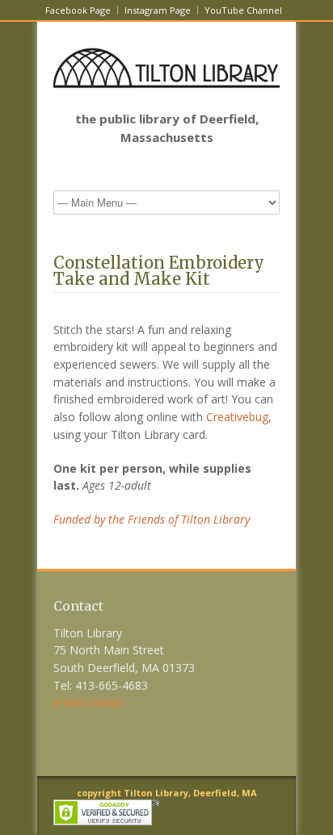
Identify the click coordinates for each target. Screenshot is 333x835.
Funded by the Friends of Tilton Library (151, 519)
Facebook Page (78, 10)
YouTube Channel (243, 10)
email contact (88, 702)
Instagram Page (157, 10)
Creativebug (237, 416)
